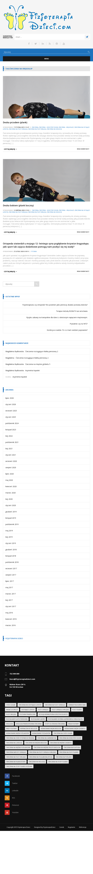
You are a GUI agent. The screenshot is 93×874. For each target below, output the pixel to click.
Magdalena (9, 358)
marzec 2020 (10, 493)
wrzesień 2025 (11, 411)
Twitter (15, 783)
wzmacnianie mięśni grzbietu (75, 728)
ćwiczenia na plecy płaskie (68, 752)
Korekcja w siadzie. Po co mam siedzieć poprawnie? (67, 330)
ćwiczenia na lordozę (14, 743)
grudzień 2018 (11, 549)
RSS (13, 798)
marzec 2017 (10, 594)
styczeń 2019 (10, 543)
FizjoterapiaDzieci (49, 827)
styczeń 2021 (10, 455)
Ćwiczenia (35, 127)
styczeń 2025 (10, 417)
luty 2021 (9, 448)
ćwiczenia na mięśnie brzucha (36, 743)
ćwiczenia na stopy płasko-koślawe (19, 766)
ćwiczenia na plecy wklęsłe (16, 757)
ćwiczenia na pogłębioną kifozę (40, 757)
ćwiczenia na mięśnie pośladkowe (18, 747)
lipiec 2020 (9, 474)
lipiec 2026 (9, 398)
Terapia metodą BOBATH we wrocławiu (72, 311)
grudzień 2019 (11, 512)
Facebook (16, 776)
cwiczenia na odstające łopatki (30, 705)
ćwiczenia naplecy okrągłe (16, 752)
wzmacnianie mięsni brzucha (51, 728)
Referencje (82, 827)
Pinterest (15, 805)
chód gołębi (10, 705)
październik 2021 (12, 442)
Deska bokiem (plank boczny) (18, 205)
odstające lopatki (28, 709)
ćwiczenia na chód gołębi (63, 733)
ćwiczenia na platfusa (72, 747)
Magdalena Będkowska (14, 351)
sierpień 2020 (10, 467)
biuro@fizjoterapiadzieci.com (22, 679)
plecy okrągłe (43, 709)
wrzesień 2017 (11, 568)
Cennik (61, 827)
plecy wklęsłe (11, 714)
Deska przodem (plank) (15, 122)
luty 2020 (9, 499)
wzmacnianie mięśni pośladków (17, 733)
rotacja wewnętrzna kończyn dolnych (53, 714)
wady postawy (11, 728)
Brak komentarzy (83, 149)
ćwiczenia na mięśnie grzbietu (61, 743)
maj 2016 (9, 613)
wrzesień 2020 (11, 461)
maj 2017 (9, 587)
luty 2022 (9, 436)
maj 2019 (9, 530)
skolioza (9, 724)
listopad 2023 (10, 429)
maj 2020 (9, 480)
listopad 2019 (10, 518)
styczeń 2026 (10, 404)
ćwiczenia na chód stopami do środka (20, 738)
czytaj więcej (9, 149)
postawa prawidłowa (27, 714)
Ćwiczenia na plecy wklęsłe (37, 129)
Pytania (34, 251)
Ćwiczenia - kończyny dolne (48, 127)
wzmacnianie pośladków (41, 733)
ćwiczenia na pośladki (64, 757)
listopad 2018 (10, 556)
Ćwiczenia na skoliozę (54, 129)
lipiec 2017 (9, 581)
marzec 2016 (10, 625)
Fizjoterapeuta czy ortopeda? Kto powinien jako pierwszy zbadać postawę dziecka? (55, 305)
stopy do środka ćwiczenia (55, 724)
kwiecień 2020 (11, 486)
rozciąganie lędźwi (38, 719)
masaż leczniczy (12, 709)
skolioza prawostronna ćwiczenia (29, 724)
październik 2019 (12, 524)
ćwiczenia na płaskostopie (15, 762)
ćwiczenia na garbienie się (46, 738)
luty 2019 (9, 537)
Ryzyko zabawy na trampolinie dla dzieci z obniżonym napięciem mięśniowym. (57, 317)
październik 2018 (12, 562)
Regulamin (71, 827)
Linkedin (15, 790)
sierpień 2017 (10, 575)
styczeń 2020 (10, 505)
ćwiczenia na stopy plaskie (58, 762)
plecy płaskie (77, 709)
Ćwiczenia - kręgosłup (66, 127)
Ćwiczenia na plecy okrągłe (18, 129)
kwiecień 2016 (11, 619)
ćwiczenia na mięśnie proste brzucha (47, 747)
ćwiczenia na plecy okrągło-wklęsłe (42, 752)
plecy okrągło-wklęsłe (60, 709)
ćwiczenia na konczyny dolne (70, 738)
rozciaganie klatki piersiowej (16, 719)
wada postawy (73, 724)
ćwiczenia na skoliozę (37, 762)
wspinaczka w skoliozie (28, 728)
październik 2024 (12, 423)
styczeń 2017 (10, 606)
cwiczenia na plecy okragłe (55, 705)
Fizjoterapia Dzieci (14, 638)
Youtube (15, 812)
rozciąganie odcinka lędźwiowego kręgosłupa (65, 719)
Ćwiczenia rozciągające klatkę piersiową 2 (41, 351)
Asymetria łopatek (32, 370)
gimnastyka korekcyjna (76, 705)
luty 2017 (9, 600)
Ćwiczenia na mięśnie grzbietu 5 (37, 364)
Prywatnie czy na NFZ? (79, 324)
